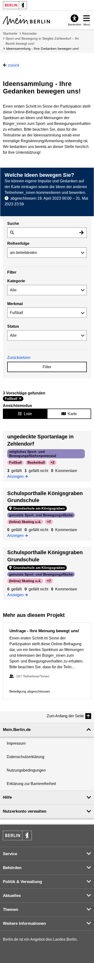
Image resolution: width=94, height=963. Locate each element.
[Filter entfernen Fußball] (20, 398)
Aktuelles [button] (12, 895)
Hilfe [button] (7, 797)
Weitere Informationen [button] (24, 923)
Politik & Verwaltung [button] (22, 881)
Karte (72, 414)
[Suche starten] (81, 232)
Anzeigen (16, 476)
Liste (28, 414)
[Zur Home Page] (26, 20)
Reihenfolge (18, 243)
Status (13, 326)
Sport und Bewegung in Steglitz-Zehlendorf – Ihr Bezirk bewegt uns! (42, 41)
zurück (13, 65)
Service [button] (10, 854)
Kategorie (16, 281)
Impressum (16, 743)
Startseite (10, 33)
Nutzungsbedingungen (26, 770)
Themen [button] (10, 909)
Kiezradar (29, 33)
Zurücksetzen (18, 358)
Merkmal (15, 304)
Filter (47, 367)
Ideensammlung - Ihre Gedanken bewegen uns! (42, 48)
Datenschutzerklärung (25, 757)
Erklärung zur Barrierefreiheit (31, 784)
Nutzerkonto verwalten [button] (24, 811)
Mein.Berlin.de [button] (17, 729)
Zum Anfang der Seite (65, 716)
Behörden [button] (12, 867)
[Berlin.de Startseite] (17, 835)
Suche (13, 223)
